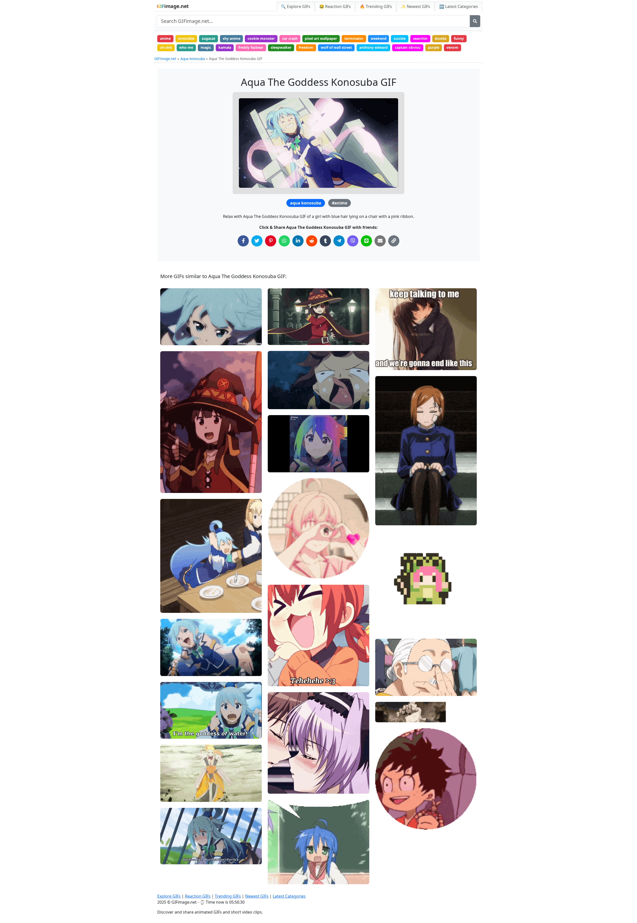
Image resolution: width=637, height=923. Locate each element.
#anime (339, 203)
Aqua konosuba (192, 58)
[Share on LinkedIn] (298, 240)
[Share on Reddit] (311, 240)
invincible (186, 38)
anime (165, 38)
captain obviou (408, 47)
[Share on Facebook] (243, 240)
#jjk (383, 502)
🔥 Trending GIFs (376, 6)
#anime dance (391, 627)
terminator (353, 38)
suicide (400, 38)
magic (206, 47)
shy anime (231, 38)
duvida (440, 38)
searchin (420, 38)
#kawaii (171, 470)
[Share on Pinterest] (270, 240)
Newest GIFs (256, 896)
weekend (378, 38)
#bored (385, 511)
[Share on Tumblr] (325, 240)
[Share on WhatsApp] (284, 240)
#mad (169, 598)
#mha (384, 815)
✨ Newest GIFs (415, 6)
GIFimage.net (165, 58)
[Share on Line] (366, 240)
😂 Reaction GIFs (335, 6)
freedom (306, 47)
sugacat (208, 38)
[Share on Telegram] (339, 240)
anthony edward (373, 47)
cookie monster (261, 38)
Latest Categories (289, 896)
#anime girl (281, 680)
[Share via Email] (380, 240)
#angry (170, 606)
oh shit (166, 47)
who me (186, 47)
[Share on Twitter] (257, 240)
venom (452, 47)
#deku (385, 824)
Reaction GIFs (198, 896)
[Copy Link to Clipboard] (393, 240)
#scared (171, 858)
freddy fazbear (250, 47)
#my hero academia (396, 807)
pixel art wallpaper (321, 38)
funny (459, 38)
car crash (290, 38)
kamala (224, 47)
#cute (169, 478)
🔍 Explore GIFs (295, 6)
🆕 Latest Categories (458, 6)
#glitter (278, 556)
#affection (280, 572)
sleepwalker (281, 47)
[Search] (475, 21)
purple (433, 47)
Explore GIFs (169, 896)
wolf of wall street (336, 47)
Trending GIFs (228, 896)
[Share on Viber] (352, 240)
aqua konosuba (305, 203)
